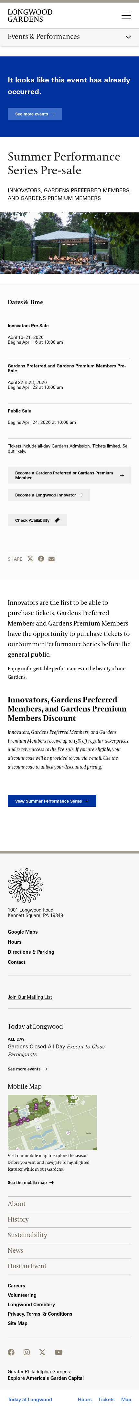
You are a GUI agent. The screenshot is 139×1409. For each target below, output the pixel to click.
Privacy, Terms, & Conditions (40, 1314)
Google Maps (23, 932)
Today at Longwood (30, 1399)
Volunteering (22, 1295)
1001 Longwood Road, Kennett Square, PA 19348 (35, 912)
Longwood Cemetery (31, 1304)
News (15, 1251)
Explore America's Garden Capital (46, 1378)
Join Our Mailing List (30, 997)
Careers (16, 1285)
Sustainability (27, 1235)
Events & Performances (44, 37)
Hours (85, 1399)
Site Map (17, 1323)
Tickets (106, 1399)
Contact (16, 962)
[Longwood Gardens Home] (32, 16)
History (18, 1219)
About (17, 1204)
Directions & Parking (31, 952)
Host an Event (27, 1266)
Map (126, 1399)
